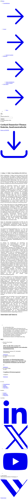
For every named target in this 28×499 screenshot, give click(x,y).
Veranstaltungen (6, 384)
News (7, 110)
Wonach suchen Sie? (5, 116)
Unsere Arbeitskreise (10, 82)
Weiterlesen (5, 354)
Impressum (5, 394)
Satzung (4, 393)
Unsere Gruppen (9, 83)
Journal (4, 385)
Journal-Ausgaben (9, 55)
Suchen (2, 119)
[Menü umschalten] (1, 115)
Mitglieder (5, 386)
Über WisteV (6, 387)
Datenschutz (5, 395)
